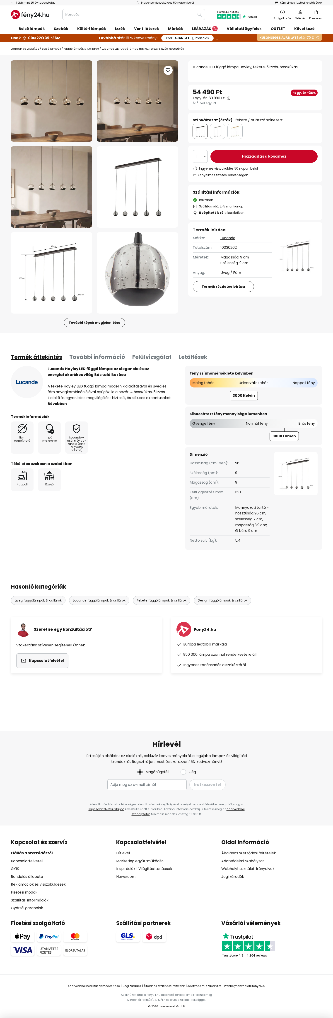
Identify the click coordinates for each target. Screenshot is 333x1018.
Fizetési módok (24, 892)
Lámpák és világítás (25, 49)
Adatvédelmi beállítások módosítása (94, 986)
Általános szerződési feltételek (248, 853)
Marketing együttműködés (140, 861)
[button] (51, 187)
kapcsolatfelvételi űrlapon (106, 809)
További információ (97, 357)
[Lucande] (27, 382)
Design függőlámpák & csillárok (222, 600)
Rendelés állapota (27, 876)
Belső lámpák (51, 49)
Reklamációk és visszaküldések (38, 884)
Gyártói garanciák (27, 908)
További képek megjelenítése (94, 322)
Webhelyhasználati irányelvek (248, 868)
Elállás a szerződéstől (32, 853)
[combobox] (134, 14)
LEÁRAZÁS (201, 28)
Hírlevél (123, 853)
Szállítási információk (29, 900)
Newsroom (125, 876)
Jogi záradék (232, 876)
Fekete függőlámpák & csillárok (161, 600)
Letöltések (193, 357)
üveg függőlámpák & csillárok (38, 600)
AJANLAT (187, 38)
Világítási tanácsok (155, 868)
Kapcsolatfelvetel (27, 861)
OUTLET (278, 28)
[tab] (36, 357)
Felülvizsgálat (151, 357)
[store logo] (30, 14)
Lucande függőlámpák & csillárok (99, 600)
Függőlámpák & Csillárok (81, 49)
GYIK (15, 868)
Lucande (227, 238)
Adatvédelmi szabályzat (242, 861)
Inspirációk (125, 868)
